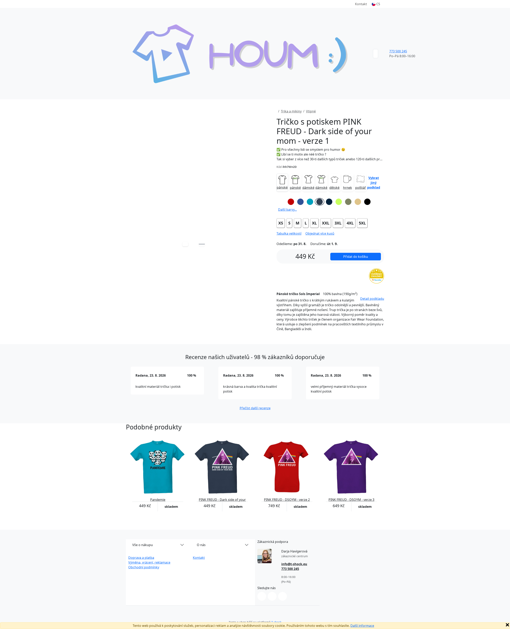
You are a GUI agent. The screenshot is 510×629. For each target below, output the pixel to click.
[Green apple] (338, 202)
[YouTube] (282, 596)
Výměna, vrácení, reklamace (149, 562)
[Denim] (319, 202)
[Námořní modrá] (329, 202)
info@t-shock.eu (294, 564)
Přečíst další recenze (255, 408)
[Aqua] (310, 202)
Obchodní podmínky (143, 567)
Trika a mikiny (291, 111)
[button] (376, 4)
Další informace (362, 625)
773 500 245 (398, 51)
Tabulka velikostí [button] (289, 233)
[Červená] (291, 202)
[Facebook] (272, 596)
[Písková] (358, 202)
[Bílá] (281, 202)
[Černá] (367, 202)
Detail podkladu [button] (372, 298)
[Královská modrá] (300, 202)
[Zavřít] (507, 624)
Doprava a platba (141, 557)
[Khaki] (348, 202)
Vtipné (311, 111)
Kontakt (361, 4)
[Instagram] (262, 596)
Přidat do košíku (355, 256)
